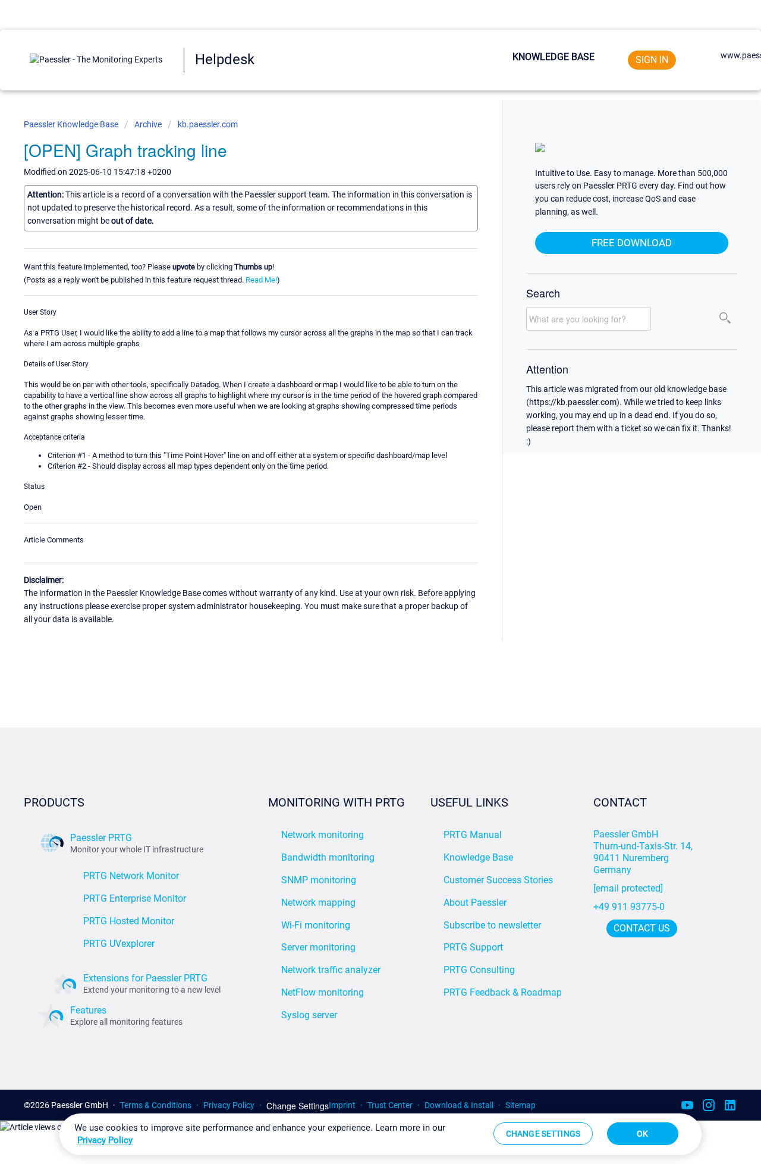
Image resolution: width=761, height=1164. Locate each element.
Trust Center (390, 1105)
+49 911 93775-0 (629, 906)
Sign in (652, 59)
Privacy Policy (228, 1105)
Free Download (632, 243)
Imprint (342, 1105)
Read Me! (261, 279)
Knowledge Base (553, 56)
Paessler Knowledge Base (72, 124)
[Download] (358, 435)
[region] (380, 1134)
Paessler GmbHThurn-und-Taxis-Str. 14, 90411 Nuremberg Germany (644, 852)
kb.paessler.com (208, 124)
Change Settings (297, 1106)
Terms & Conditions (155, 1105)
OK (642, 1133)
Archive (148, 124)
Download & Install (458, 1105)
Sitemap (520, 1105)
